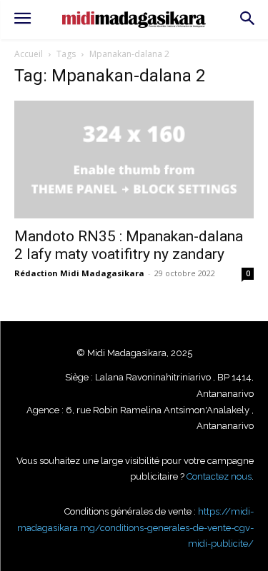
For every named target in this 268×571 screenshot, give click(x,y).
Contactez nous (219, 476)
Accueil (28, 54)
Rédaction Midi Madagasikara (79, 273)
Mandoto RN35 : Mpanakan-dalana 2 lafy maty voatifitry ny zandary (128, 245)
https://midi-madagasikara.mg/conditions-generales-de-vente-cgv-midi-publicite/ (135, 527)
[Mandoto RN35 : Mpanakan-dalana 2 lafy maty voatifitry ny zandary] (134, 159)
